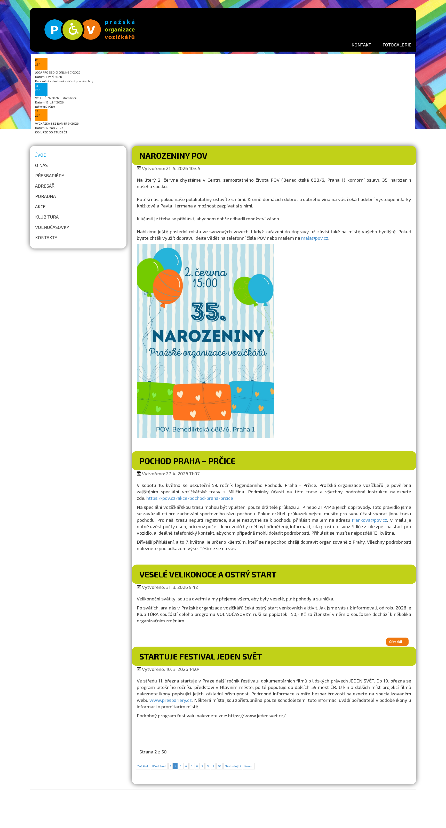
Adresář (44, 186)
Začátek (143, 766)
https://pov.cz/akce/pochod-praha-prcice (189, 498)
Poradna (45, 196)
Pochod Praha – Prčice (187, 460)
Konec (248, 766)
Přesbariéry (49, 175)
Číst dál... (397, 641)
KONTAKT (361, 44)
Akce (40, 206)
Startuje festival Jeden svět (200, 656)
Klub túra (47, 217)
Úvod (40, 155)
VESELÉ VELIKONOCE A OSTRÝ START (207, 574)
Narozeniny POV (173, 155)
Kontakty (46, 237)
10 (219, 766)
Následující (233, 766)
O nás (41, 165)
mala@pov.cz (314, 238)
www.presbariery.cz (170, 700)
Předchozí (159, 766)
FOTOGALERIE (397, 44)
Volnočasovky (52, 227)
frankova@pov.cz (369, 520)
